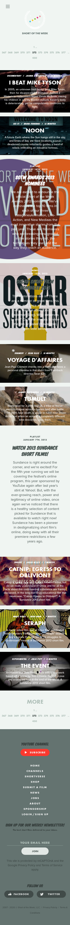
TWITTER (54, 894)
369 (16, 52)
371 (28, 52)
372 (34, 52)
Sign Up (41, 814)
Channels (35, 771)
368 (10, 52)
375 (52, 52)
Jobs (35, 798)
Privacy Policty (50, 907)
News (35, 792)
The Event (35, 665)
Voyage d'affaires (35, 360)
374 (46, 52)
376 (57, 52)
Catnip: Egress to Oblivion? (35, 572)
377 (63, 52)
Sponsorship (35, 809)
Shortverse (35, 776)
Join (35, 851)
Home (35, 765)
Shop (35, 781)
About (35, 803)
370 (22, 52)
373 (40, 52)
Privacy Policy (26, 865)
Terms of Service (52, 865)
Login (27, 814)
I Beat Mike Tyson (35, 82)
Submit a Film (35, 787)
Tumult (35, 399)
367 (4, 52)
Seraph (35, 623)
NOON (35, 130)
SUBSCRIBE (38, 752)
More (35, 701)
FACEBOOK (21, 894)
